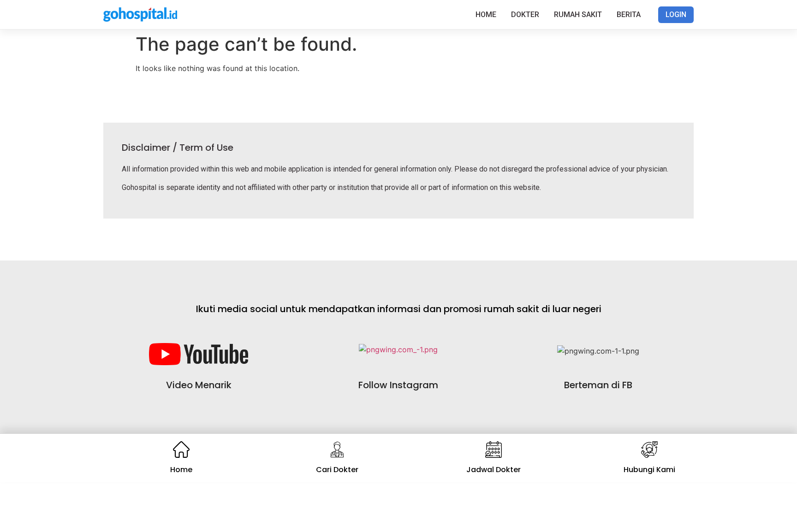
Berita (629, 14)
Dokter (525, 14)
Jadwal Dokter (493, 469)
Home (486, 14)
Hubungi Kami (649, 469)
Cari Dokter (337, 469)
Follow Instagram (398, 385)
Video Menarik (199, 385)
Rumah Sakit (578, 14)
